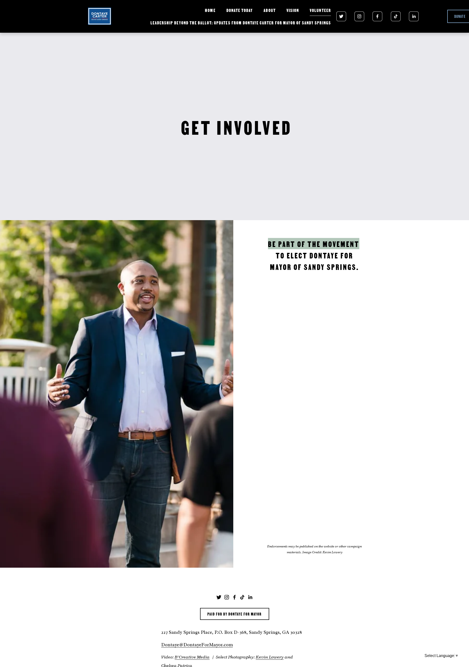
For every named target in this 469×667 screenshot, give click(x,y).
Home (210, 10)
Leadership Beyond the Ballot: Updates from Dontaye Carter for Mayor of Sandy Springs (240, 22)
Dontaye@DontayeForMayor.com (197, 645)
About (270, 10)
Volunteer (320, 10)
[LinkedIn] (414, 16)
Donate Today (239, 10)
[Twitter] (341, 16)
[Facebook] (377, 16)
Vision (293, 10)
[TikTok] (396, 16)
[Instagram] (359, 16)
